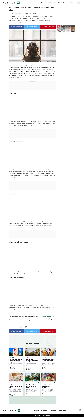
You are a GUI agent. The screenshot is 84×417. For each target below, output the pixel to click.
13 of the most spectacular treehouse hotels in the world (32, 361)
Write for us (44, 410)
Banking (60, 2)
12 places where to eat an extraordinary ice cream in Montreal (48, 361)
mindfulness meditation (46, 316)
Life (35, 13)
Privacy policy (62, 410)
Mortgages (43, 2)
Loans (55, 2)
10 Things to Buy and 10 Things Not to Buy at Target (15, 361)
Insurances (72, 2)
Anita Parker (13, 368)
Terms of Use (53, 410)
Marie (29, 369)
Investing (50, 2)
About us (36, 410)
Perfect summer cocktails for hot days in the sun (15, 386)
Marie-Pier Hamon (15, 13)
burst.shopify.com (50, 61)
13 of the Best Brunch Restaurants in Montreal (47, 386)
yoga (17, 222)
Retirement (65, 2)
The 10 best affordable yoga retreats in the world (32, 386)
